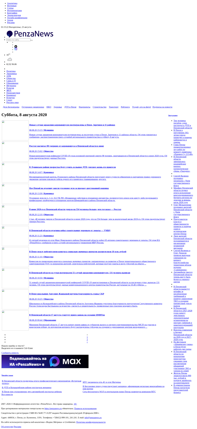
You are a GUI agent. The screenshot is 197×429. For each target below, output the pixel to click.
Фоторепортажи (14, 10)
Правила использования (85, 408)
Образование (12, 83)
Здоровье (58, 107)
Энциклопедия (14, 15)
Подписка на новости (162, 107)
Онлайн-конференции (17, 18)
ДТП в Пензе (70, 107)
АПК (8, 76)
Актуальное (173, 115)
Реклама (11, 22)
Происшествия (13, 93)
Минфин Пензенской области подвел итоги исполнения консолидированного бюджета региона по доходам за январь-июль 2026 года (183, 195)
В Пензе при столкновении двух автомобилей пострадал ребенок (32, 392)
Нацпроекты (84, 107)
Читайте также (7, 375)
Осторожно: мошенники (33, 107)
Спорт (9, 100)
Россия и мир (12, 102)
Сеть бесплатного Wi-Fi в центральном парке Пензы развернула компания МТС (119, 392)
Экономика (11, 73)
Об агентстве (7, 427)
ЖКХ (8, 90)
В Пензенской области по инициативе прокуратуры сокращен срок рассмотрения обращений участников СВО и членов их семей (182, 361)
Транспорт (113, 107)
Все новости (7, 394)
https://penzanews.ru (53, 408)
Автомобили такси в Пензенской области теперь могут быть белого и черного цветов (183, 277)
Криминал (11, 95)
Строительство (99, 107)
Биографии (12, 13)
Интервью (11, 6)
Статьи (10, 8)
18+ (75, 404)
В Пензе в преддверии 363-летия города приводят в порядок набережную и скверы (183, 136)
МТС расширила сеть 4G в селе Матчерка (102, 382)
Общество (11, 78)
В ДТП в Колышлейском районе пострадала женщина (26, 387)
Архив (10, 20)
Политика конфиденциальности (91, 422)
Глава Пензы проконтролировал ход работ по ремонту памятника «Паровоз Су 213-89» (183, 149)
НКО (49, 107)
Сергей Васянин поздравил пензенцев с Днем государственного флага (182, 181)
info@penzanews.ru (93, 417)
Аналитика (12, 3)
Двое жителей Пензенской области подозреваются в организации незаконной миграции (183, 242)
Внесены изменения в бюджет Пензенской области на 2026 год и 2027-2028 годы (183, 335)
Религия (10, 88)
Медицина (11, 85)
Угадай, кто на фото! (141, 107)
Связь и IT (11, 81)
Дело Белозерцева (11, 107)
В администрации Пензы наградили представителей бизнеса (182, 389)
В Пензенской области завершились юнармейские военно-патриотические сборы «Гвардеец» (182, 164)
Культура (10, 97)
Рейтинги (125, 107)
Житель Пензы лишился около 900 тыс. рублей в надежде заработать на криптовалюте (182, 378)
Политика (11, 71)
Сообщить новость (10, 353)
